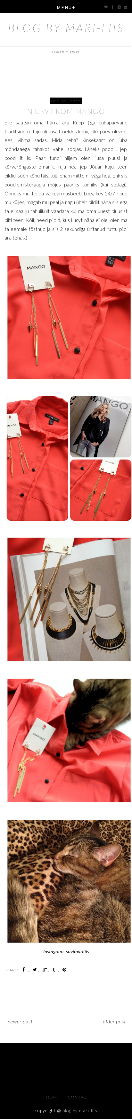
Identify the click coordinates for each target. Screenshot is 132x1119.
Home (54, 1097)
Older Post (114, 1021)
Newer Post (20, 1021)
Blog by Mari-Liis (66, 27)
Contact (79, 1097)
